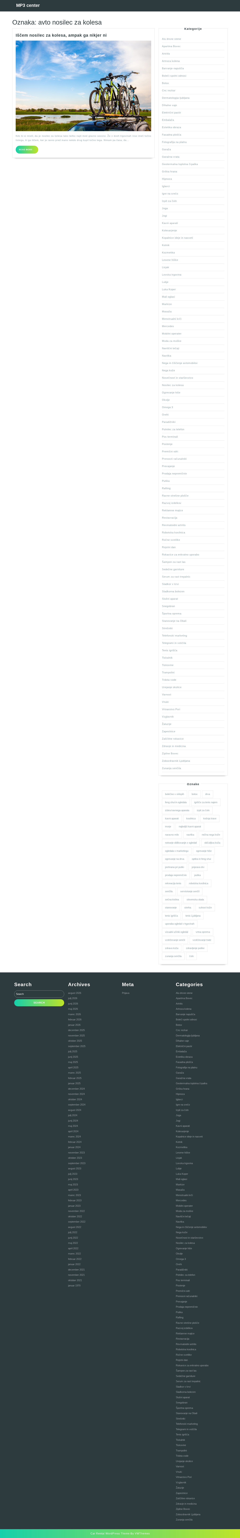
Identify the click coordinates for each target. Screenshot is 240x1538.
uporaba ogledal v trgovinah (179, 923)
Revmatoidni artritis (174, 525)
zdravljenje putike (195, 948)
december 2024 (76, 1088)
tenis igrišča (171, 915)
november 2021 (76, 1274)
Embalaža (168, 120)
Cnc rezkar (169, 90)
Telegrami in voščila (174, 643)
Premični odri (170, 451)
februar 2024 (74, 1142)
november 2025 (76, 1035)
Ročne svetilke (171, 539)
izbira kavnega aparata (177, 810)
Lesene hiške (170, 259)
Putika (166, 480)
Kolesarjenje (169, 230)
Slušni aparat (170, 598)
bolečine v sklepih (174, 794)
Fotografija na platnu (174, 142)
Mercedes (168, 326)
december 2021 (76, 1269)
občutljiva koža (212, 842)
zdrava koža (171, 948)
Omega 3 (167, 407)
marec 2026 (74, 1014)
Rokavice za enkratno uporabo (180, 554)
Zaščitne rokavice (173, 738)
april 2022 (73, 1248)
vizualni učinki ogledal (176, 931)
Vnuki (165, 701)
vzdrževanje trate (202, 940)
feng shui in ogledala (176, 802)
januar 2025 (74, 1083)
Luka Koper (169, 289)
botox (195, 794)
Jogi (164, 215)
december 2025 (76, 1030)
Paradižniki (169, 422)
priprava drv (198, 867)
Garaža (166, 149)
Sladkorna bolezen (173, 591)
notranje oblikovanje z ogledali (181, 842)
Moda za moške (171, 341)
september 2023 (76, 1163)
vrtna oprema (203, 931)
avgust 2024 (74, 1110)
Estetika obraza (171, 127)
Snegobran (168, 606)
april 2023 (73, 1189)
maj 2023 (73, 1184)
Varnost (166, 694)
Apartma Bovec (171, 46)
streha (187, 907)
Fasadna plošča (171, 134)
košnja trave (209, 818)
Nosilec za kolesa (173, 385)
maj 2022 (73, 1243)
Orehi (165, 414)
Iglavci (166, 186)
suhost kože (205, 907)
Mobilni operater (172, 333)
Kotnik (166, 245)
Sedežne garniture (173, 569)
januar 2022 (74, 1264)
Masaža (167, 311)
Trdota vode (169, 679)
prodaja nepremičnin (176, 875)
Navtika (166, 355)
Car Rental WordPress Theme (110, 1533)
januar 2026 (74, 1024)
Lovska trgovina (171, 274)
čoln (191, 956)
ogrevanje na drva (174, 858)
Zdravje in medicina (174, 746)
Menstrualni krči (172, 318)
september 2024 (76, 1104)
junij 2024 (73, 1120)
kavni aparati (172, 818)
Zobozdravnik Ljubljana (176, 760)
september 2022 (76, 1221)
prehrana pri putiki (174, 867)
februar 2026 (74, 1019)
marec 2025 (74, 1072)
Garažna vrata (170, 156)
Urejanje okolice (172, 687)
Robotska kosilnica (173, 532)
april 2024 (73, 1131)
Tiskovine (168, 665)
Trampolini (168, 672)
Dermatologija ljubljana (176, 97)
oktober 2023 (75, 1157)
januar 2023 (74, 1205)
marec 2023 (74, 1195)
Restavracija (169, 517)
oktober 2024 (75, 1099)
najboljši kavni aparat (190, 826)
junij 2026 (73, 1003)
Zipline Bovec (170, 753)
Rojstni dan (169, 547)
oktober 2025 (75, 1040)
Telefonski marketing (174, 635)
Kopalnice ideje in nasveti (177, 237)
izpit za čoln (203, 810)
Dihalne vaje (169, 105)
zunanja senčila (173, 956)
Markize (167, 304)
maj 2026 (73, 1008)
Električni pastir (171, 112)
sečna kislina (172, 899)
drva (207, 794)
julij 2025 (72, 1051)
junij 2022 (73, 1237)
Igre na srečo (170, 193)
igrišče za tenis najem (205, 802)
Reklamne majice (172, 510)
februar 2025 (74, 1078)
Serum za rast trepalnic (176, 576)
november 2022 (76, 1211)
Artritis (166, 53)
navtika (190, 834)
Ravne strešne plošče (175, 495)
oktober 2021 (75, 1280)
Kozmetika (168, 252)
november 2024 (76, 1094)
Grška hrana (169, 171)
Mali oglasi (168, 296)
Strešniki (167, 628)
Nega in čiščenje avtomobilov (180, 363)
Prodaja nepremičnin (174, 473)
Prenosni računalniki (174, 458)
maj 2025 (73, 1062)
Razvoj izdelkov (171, 503)
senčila (169, 891)
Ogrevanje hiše (171, 392)
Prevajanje (168, 466)
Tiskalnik (167, 657)
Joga (165, 208)
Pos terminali (170, 436)
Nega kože (168, 370)
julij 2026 (72, 998)
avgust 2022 (74, 1227)
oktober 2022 (75, 1216)
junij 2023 (73, 1179)
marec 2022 (74, 1253)
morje (168, 826)
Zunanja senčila (171, 768)
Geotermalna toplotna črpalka (180, 164)
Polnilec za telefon (173, 429)
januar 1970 (74, 1285)
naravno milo (172, 834)
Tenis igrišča (169, 650)
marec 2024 (74, 1136)
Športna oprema (171, 613)
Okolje (166, 399)
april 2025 (73, 1067)
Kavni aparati (170, 223)
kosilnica (191, 818)
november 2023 (76, 1152)
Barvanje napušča (173, 68)
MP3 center (28, 5)
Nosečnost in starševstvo (177, 377)
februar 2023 (74, 1200)
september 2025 (76, 1046)
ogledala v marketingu (176, 850)
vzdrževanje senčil (175, 940)
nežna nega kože (211, 834)
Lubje (165, 282)
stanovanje (171, 907)
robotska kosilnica (198, 883)
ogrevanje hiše (204, 850)
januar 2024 (74, 1147)
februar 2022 (74, 1259)
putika (197, 875)
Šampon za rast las (174, 562)
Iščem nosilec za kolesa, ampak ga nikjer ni (61, 35)
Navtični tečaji (170, 348)
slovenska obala (195, 899)
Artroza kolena (171, 61)
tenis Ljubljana (192, 915)
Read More (28, 151)
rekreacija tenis (173, 883)
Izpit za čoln (169, 201)
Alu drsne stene (171, 38)
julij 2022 (72, 1232)
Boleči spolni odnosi (174, 75)
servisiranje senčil (189, 891)
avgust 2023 (74, 1168)
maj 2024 (73, 1125)
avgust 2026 (74, 993)
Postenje (167, 444)
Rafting (166, 488)
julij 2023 (72, 1173)
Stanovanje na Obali (174, 620)
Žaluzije (166, 724)
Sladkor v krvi (170, 584)
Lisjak (165, 267)
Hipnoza (167, 178)
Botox (165, 83)
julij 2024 (72, 1115)
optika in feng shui (201, 858)
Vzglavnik (168, 716)
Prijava (125, 993)
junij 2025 (73, 1056)
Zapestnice (168, 731)
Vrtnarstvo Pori (171, 709)
